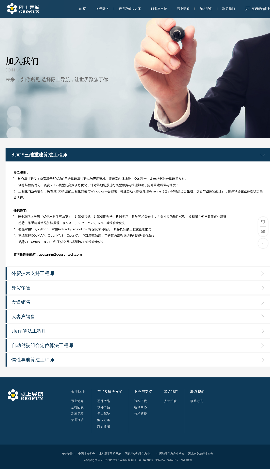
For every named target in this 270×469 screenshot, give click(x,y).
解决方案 (103, 420)
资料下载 (140, 401)
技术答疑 (140, 414)
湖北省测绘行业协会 (200, 453)
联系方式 (196, 401)
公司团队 (77, 407)
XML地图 (186, 460)
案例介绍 (103, 426)
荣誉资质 (77, 420)
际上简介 (77, 401)
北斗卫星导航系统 (110, 453)
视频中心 (140, 407)
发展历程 (77, 414)
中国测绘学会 (86, 453)
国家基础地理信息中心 (139, 453)
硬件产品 (103, 401)
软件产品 (103, 407)
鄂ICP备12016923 (166, 460)
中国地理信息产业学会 (170, 453)
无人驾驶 (103, 414)
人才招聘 (170, 401)
